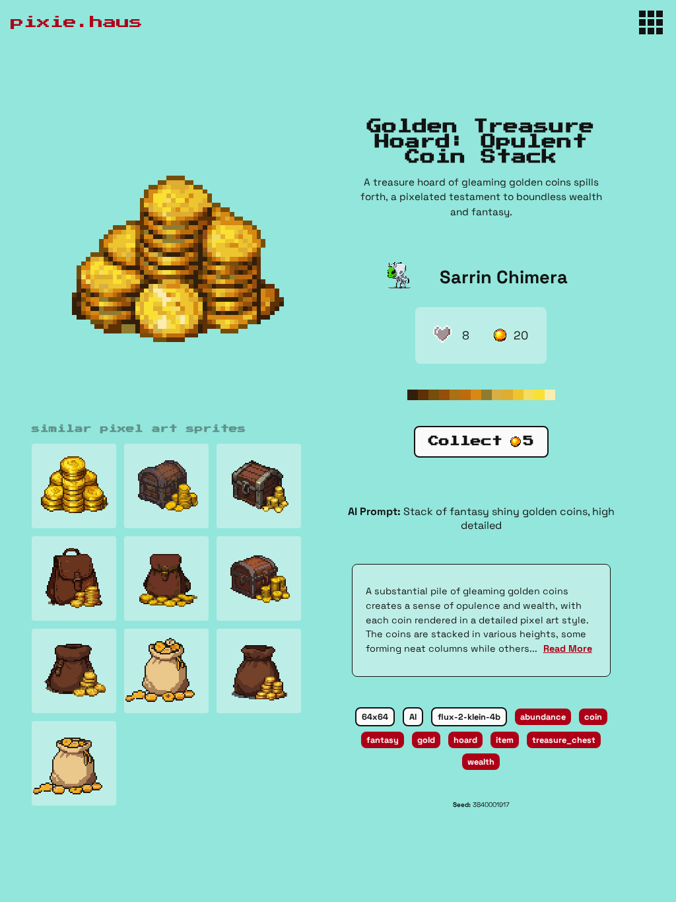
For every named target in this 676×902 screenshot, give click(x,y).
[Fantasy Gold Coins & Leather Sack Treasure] (74, 671)
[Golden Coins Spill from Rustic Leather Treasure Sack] (259, 671)
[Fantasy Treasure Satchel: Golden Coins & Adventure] (74, 578)
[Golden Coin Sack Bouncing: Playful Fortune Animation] (166, 671)
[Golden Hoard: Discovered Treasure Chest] (259, 578)
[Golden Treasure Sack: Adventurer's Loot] (166, 578)
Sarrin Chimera (504, 277)
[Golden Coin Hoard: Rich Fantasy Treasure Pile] (74, 486)
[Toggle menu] (651, 22)
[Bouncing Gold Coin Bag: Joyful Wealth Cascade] (74, 763)
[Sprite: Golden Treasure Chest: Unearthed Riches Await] (166, 486)
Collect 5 (481, 441)
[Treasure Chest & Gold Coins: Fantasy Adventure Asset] (259, 486)
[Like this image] (442, 335)
